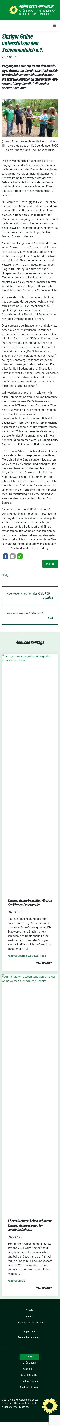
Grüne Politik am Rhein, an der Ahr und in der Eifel (37, 12)
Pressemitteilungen (29, 955)
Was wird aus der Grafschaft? (30, 615)
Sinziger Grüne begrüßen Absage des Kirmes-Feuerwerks (30, 902)
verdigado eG (22, 1406)
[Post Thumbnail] (30, 773)
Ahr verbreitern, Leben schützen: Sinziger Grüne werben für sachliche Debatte (30, 1225)
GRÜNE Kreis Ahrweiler (36, 6)
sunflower (27, 1403)
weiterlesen (43, 963)
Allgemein (13, 955)
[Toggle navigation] (54, 25)
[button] (5, 556)
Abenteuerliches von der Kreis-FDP (30, 596)
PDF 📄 (50, 563)
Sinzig (5, 575)
